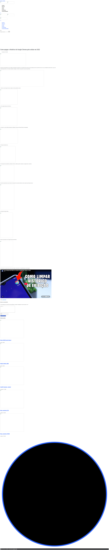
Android (3, 5)
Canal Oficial (4, 27)
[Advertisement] (25, 42)
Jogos (3, 7)
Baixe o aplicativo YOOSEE (5, 433)
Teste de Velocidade (5, 11)
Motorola (3, 6)
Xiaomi (3, 26)
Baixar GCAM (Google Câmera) (5, 340)
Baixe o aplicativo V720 (4, 410)
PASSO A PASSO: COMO (4, 363)
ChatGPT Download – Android (5, 387)
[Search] (0, 13)
